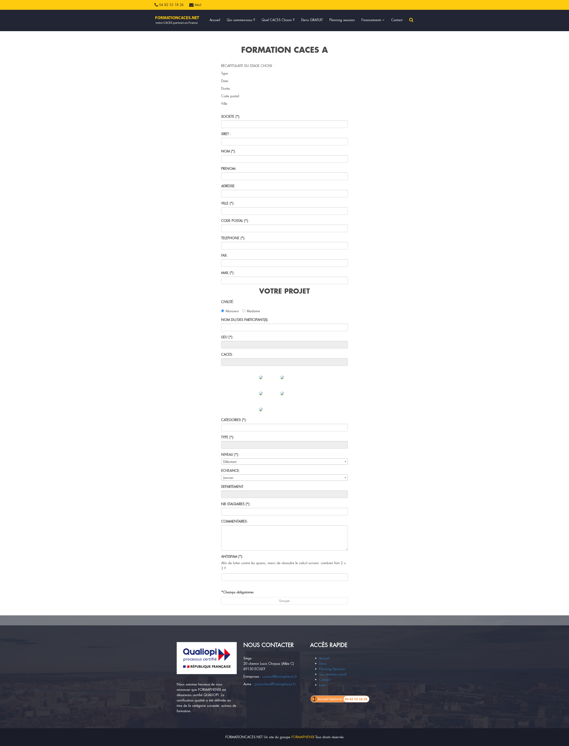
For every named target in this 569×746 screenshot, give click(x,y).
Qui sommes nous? (333, 674)
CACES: (227, 354)
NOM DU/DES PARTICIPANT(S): (244, 320)
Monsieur (232, 311)
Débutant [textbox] (229, 462)
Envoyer (284, 601)
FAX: (224, 255)
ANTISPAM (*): (232, 556)
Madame (253, 311)
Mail (197, 5)
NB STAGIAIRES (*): (235, 504)
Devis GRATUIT (312, 20)
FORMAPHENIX (302, 737)
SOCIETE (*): (230, 116)
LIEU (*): (227, 337)
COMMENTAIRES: (234, 521)
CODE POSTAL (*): (235, 221)
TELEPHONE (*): (233, 238)
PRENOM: (228, 168)
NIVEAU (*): (230, 454)
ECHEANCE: (230, 470)
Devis (323, 663)
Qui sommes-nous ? (241, 20)
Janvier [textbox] (228, 478)
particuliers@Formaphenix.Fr (275, 684)
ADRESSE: (228, 186)
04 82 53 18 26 (171, 5)
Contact (397, 20)
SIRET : (226, 134)
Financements (371, 20)
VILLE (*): (227, 203)
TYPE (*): (227, 437)
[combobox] (284, 461)
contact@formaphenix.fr (279, 676)
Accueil (215, 20)
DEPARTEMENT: (232, 486)
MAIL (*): (227, 273)
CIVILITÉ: (227, 302)
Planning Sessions (332, 669)
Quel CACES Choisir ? (278, 20)
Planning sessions (342, 20)
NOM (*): (228, 151)
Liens (322, 685)
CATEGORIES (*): (234, 420)
